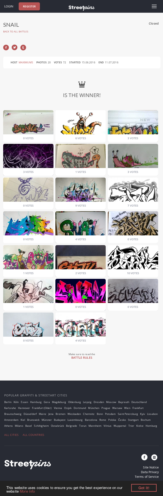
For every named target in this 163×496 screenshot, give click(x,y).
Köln (16, 402)
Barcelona (91, 420)
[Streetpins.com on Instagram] (154, 457)
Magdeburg (59, 402)
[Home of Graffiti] (81, 7)
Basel (28, 426)
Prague (105, 408)
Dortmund (80, 408)
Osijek (68, 408)
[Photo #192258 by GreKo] (80, 326)
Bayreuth (123, 402)
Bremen (60, 414)
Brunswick (33, 420)
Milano (19, 426)
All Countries (33, 435)
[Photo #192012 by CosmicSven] (133, 258)
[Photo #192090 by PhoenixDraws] (80, 292)
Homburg (151, 426)
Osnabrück (57, 426)
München (93, 408)
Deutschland (139, 402)
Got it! (143, 487)
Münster (47, 420)
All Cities (11, 435)
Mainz (42, 414)
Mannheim (95, 426)
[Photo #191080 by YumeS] (133, 157)
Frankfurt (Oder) (42, 408)
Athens (8, 426)
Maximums (26, 62)
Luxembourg (75, 420)
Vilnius (107, 426)
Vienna (58, 408)
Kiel (23, 420)
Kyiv (142, 414)
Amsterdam (11, 420)
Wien (127, 408)
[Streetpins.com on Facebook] (144, 457)
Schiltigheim (41, 426)
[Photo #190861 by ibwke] (133, 123)
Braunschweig (12, 414)
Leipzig (87, 402)
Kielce (139, 426)
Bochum (146, 420)
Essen (24, 402)
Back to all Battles (15, 31)
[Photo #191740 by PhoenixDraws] (133, 224)
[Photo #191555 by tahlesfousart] (28, 224)
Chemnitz (88, 414)
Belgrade (71, 426)
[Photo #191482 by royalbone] (133, 191)
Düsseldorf (30, 414)
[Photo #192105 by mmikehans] (133, 292)
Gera (47, 402)
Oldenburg (74, 402)
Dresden (99, 402)
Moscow (111, 402)
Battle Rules (81, 357)
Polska (112, 420)
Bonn (100, 414)
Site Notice (151, 467)
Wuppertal (120, 426)
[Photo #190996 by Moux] (80, 157)
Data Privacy (150, 472)
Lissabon (152, 414)
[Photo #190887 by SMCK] (28, 157)
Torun (82, 426)
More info (27, 491)
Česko (122, 420)
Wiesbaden (74, 414)
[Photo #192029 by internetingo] (28, 292)
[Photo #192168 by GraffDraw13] (28, 326)
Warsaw (117, 408)
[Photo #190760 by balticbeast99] (28, 123)
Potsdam (110, 414)
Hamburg (36, 402)
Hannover (24, 408)
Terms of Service (147, 477)
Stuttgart (133, 420)
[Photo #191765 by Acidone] (28, 258)
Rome (102, 420)
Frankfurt (137, 408)
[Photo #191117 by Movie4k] (28, 191)
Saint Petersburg (128, 414)
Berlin (7, 402)
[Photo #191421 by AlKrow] (80, 191)
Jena (51, 414)
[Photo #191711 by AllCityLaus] (80, 224)
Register (29, 6)
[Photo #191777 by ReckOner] (80, 258)
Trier (131, 426)
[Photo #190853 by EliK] (80, 123)
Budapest (59, 420)
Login (8, 6)
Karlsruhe (10, 408)
